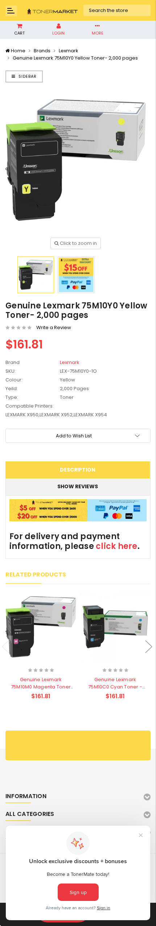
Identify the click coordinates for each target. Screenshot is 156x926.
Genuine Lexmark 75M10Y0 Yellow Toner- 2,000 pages (75, 57)
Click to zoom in (78, 243)
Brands (42, 50)
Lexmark (68, 50)
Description (77, 469)
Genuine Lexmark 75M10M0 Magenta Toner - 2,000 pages (41, 686)
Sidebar (27, 76)
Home (18, 50)
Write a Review (53, 327)
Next (148, 646)
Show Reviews (77, 486)
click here (116, 546)
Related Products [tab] (35, 574)
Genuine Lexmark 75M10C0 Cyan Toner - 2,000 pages (115, 686)
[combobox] (117, 10)
